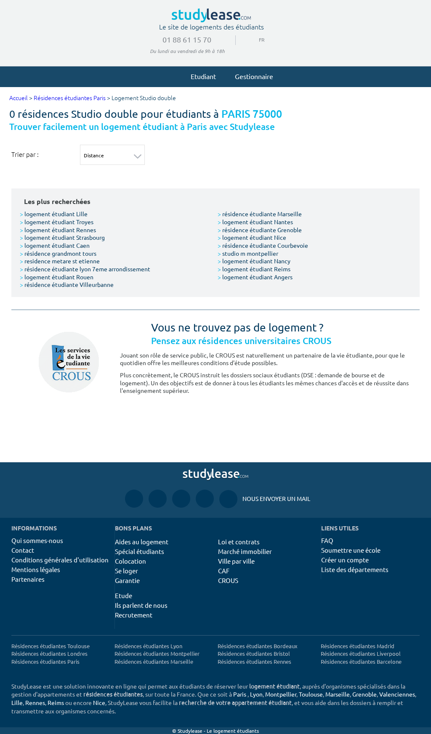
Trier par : (25, 154)
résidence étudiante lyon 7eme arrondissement (85, 269)
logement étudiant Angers (255, 277)
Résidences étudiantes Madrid (357, 645)
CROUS (228, 580)
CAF (223, 571)
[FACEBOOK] (134, 498)
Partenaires (28, 579)
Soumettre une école (350, 550)
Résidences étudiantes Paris (70, 98)
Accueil (18, 98)
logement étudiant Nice (252, 237)
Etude (123, 595)
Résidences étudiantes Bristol (254, 653)
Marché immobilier (245, 551)
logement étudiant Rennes (58, 229)
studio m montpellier (248, 253)
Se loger (126, 571)
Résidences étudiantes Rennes (254, 661)
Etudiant (203, 76)
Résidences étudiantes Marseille (153, 661)
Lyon (256, 694)
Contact (22, 550)
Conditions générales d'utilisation (60, 560)
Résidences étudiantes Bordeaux (258, 645)
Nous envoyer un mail (264, 498)
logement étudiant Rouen (56, 277)
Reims (56, 702)
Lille (17, 702)
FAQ (327, 540)
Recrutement (133, 615)
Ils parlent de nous (141, 605)
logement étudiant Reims (254, 269)
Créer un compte (345, 560)
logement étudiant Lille (54, 213)
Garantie (127, 580)
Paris (239, 694)
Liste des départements (354, 569)
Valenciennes (397, 694)
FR (255, 39)
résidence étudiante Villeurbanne (67, 284)
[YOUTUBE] (181, 498)
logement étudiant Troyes (56, 221)
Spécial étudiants (139, 551)
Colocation (130, 561)
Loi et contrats (239, 542)
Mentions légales (35, 569)
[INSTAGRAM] (158, 498)
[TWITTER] (205, 498)
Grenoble (364, 694)
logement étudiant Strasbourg (62, 237)
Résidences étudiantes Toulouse (50, 645)
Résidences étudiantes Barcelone (361, 661)
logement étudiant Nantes (255, 221)
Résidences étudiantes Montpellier (157, 653)
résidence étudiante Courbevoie (263, 245)
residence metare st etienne (60, 261)
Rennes (35, 702)
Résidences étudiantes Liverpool (361, 653)
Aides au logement (141, 542)
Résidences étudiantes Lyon (148, 645)
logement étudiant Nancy (254, 261)
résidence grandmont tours (58, 253)
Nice (99, 702)
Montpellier (280, 694)
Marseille (337, 694)
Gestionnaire (254, 76)
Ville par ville (236, 561)
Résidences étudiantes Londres (49, 653)
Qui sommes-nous (37, 540)
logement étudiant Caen (55, 245)
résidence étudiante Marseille (260, 213)
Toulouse (311, 694)
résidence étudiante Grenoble (260, 229)
